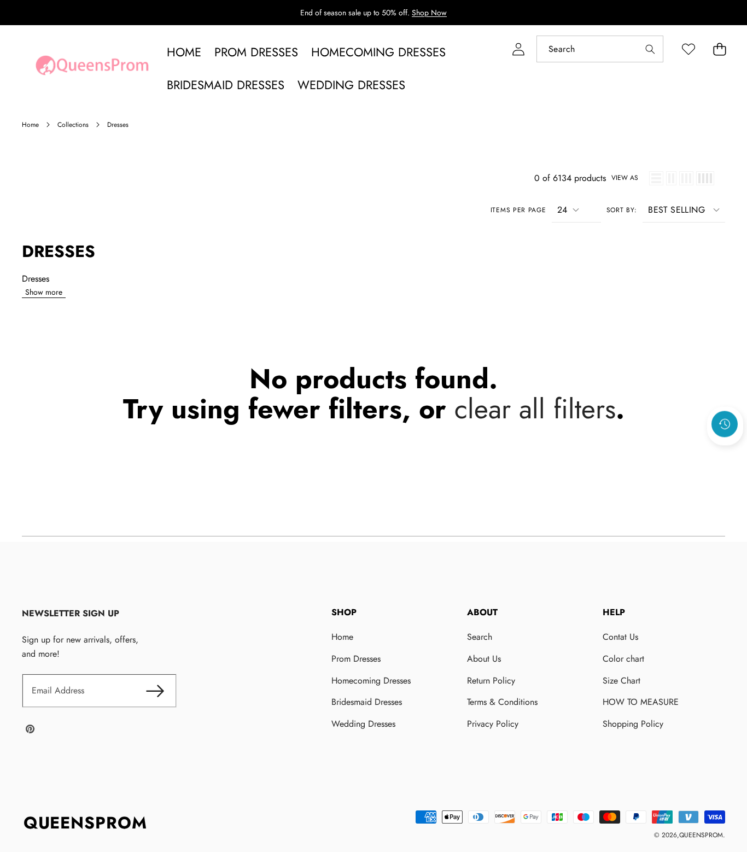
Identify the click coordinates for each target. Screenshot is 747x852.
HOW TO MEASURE (641, 702)
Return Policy (491, 680)
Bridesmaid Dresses (366, 702)
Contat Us (620, 637)
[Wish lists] (688, 49)
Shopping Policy (633, 723)
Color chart (623, 658)
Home (342, 637)
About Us (484, 658)
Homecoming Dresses (371, 680)
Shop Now (429, 12)
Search (479, 637)
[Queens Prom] (92, 68)
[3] (686, 178)
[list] (656, 178)
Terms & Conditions (502, 702)
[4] (705, 178)
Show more (43, 292)
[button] (719, 49)
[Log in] (518, 49)
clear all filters (535, 409)
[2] (671, 178)
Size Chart (621, 680)
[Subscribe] (154, 690)
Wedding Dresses (363, 723)
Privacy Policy (492, 723)
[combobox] (600, 49)
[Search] (650, 49)
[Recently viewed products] (724, 424)
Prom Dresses (356, 658)
